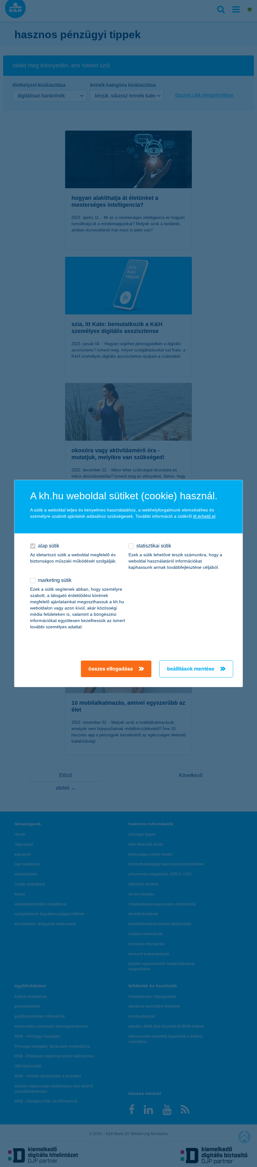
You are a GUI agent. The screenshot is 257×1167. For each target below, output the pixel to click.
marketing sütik (54, 580)
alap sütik (48, 545)
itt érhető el (204, 516)
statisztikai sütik (153, 545)
